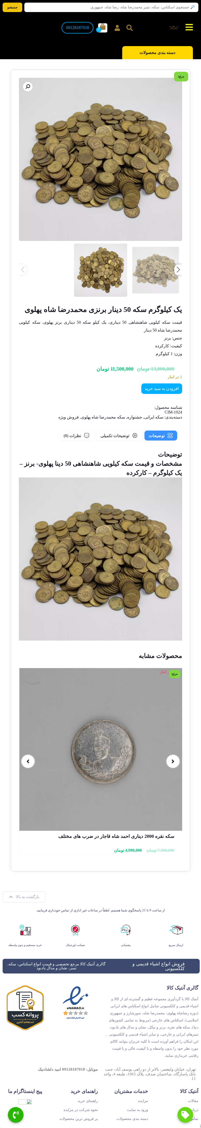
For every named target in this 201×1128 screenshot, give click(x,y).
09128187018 (77, 27)
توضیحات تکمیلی (114, 435)
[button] (27, 86)
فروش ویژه (68, 417)
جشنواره (134, 417)
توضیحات (157, 435)
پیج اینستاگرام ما (25, 1091)
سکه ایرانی (153, 417)
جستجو (12, 7)
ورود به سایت (137, 1110)
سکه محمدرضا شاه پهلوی (103, 417)
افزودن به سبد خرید (162, 388)
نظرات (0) (72, 435)
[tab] (160, 436)
